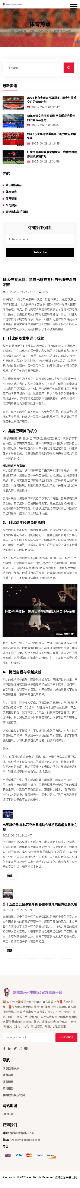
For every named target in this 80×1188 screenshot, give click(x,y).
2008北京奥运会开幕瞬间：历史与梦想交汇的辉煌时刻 (51, 100)
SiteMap (8, 1114)
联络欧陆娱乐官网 (17, 212)
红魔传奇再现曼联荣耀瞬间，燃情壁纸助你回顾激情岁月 (52, 154)
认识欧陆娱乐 (14, 185)
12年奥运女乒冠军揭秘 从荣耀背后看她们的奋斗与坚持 (51, 118)
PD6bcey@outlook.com (24, 1140)
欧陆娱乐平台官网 (66, 1177)
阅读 (10, 876)
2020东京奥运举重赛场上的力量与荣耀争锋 (51, 136)
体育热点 (11, 192)
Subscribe (40, 252)
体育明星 (11, 198)
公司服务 (11, 205)
